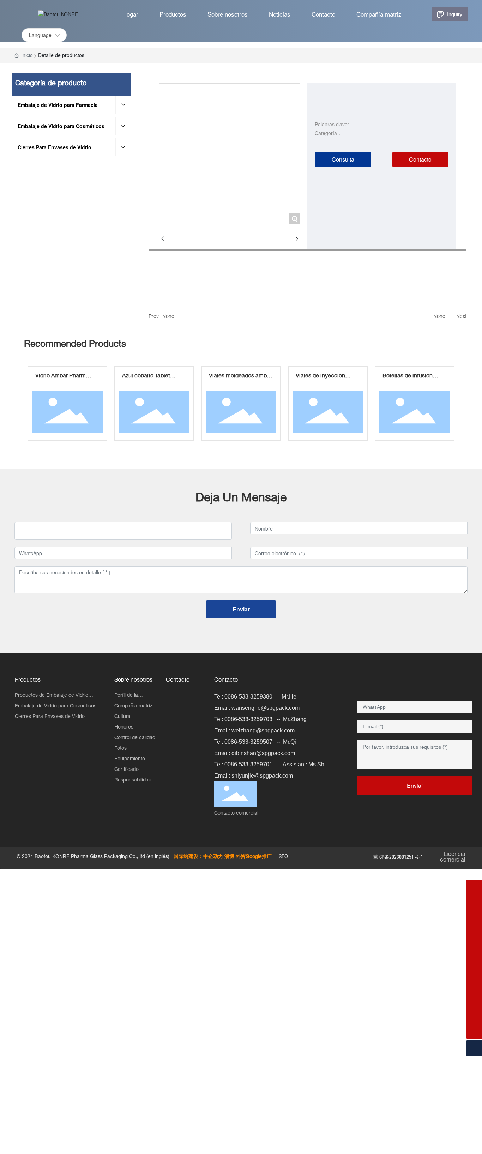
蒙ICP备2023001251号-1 (398, 856)
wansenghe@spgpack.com (265, 708)
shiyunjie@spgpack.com (262, 776)
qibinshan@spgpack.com (263, 753)
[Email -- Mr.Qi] (474, 935)
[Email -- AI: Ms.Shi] (474, 904)
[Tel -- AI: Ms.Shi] (474, 920)
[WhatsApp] (474, 888)
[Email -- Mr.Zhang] (474, 967)
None (168, 316)
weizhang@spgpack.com (263, 730)
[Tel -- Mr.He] (474, 1015)
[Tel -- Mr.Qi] (474, 951)
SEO (283, 857)
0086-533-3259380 (248, 697)
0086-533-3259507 (248, 742)
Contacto (226, 680)
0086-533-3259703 (248, 719)
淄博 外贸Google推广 (248, 856)
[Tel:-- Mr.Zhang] (474, 983)
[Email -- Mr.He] (474, 999)
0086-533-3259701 (248, 764)
